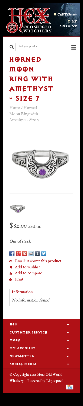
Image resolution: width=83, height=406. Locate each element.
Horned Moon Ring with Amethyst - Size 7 (24, 114)
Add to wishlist (27, 267)
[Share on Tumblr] (37, 253)
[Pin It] (24, 253)
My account (68, 24)
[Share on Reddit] (31, 253)
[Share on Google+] (18, 253)
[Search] (12, 47)
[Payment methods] (69, 386)
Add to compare (28, 273)
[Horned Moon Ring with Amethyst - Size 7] (41, 161)
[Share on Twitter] (43, 253)
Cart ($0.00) (67, 15)
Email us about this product (37, 261)
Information (22, 292)
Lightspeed (54, 380)
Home (14, 107)
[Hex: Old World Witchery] (29, 20)
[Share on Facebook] (11, 253)
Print (18, 279)
